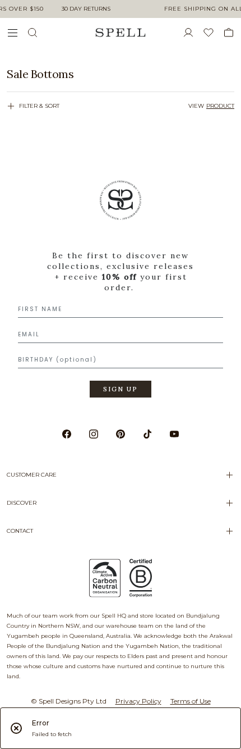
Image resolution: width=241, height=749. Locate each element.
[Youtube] (174, 434)
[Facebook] (66, 434)
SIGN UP (120, 389)
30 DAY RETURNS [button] (86, 8)
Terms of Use (190, 701)
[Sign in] (193, 32)
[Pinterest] (120, 434)
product (220, 105)
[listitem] (120, 74)
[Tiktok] (147, 434)
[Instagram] (93, 434)
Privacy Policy (138, 701)
